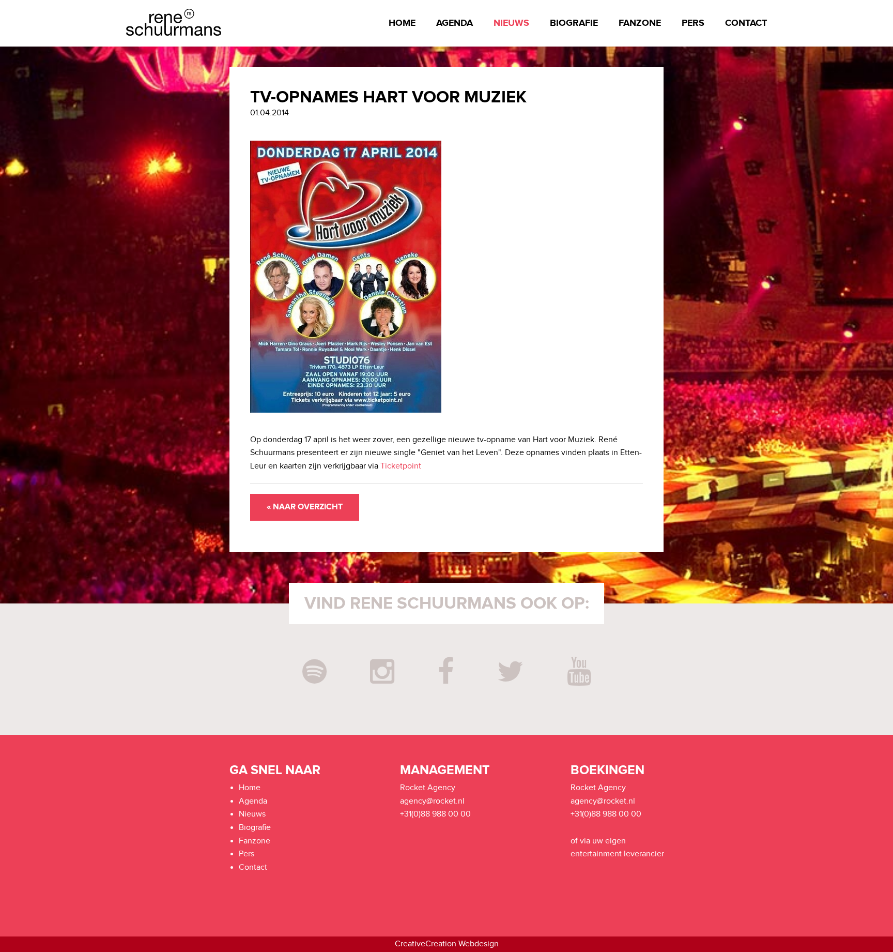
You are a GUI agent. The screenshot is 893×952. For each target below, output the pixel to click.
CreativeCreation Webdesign (447, 944)
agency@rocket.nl (432, 801)
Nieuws (511, 23)
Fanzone (640, 23)
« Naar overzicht (305, 507)
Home (402, 23)
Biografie (574, 23)
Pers (693, 23)
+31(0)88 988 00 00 (435, 814)
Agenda (454, 23)
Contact (746, 23)
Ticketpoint (400, 466)
